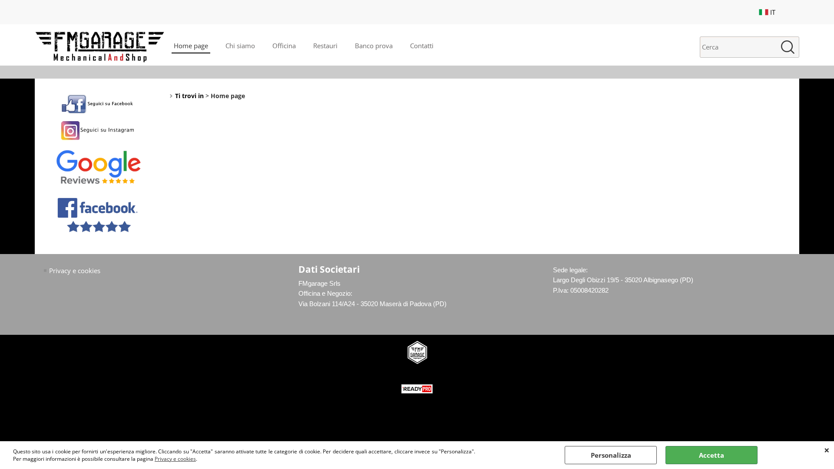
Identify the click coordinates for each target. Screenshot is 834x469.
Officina (284, 45)
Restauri (325, 45)
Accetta (711, 455)
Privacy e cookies (175, 458)
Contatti (422, 45)
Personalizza (611, 455)
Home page (191, 45)
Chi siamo (240, 45)
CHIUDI (827, 450)
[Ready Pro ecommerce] (417, 389)
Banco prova (374, 45)
